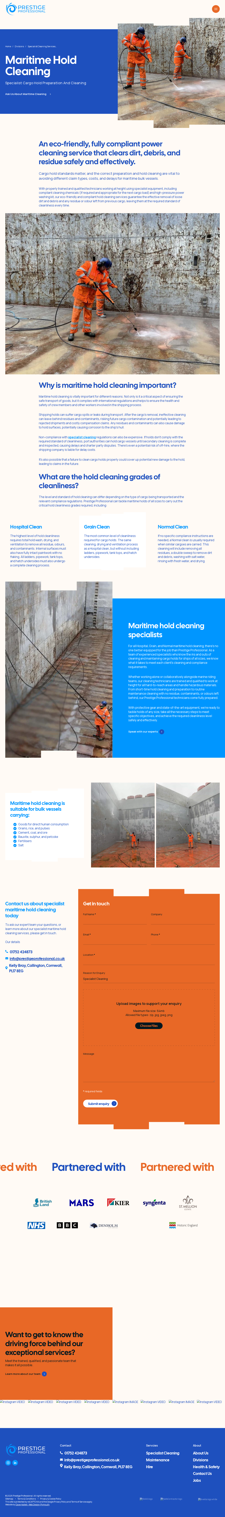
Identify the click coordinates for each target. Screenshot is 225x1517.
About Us (200, 1452)
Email (87, 934)
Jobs (197, 1480)
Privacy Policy (60, 1501)
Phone (155, 934)
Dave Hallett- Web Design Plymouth (33, 1504)
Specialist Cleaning (162, 1452)
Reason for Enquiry (94, 973)
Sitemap (9, 1498)
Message (88, 1053)
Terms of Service (78, 1501)
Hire (149, 1466)
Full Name (89, 914)
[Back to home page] (25, 9)
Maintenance (157, 1459)
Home (8, 46)
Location (89, 954)
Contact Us (202, 1473)
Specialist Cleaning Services (42, 46)
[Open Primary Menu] (216, 9)
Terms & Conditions (26, 1498)
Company (156, 914)
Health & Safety (206, 1466)
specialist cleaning (82, 437)
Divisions (19, 46)
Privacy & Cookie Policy (50, 1498)
